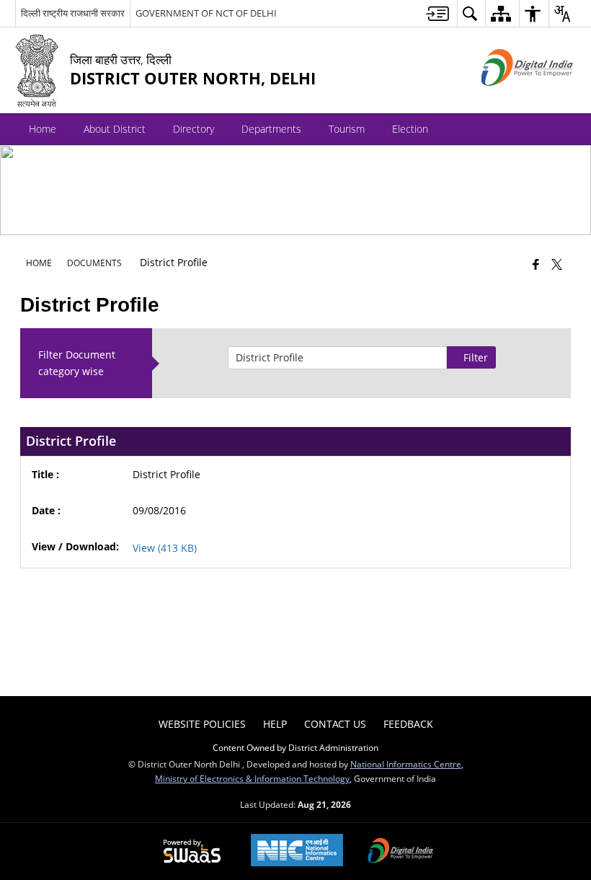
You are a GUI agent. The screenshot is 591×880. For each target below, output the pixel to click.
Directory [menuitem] (193, 129)
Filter (475, 357)
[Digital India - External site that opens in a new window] (509, 98)
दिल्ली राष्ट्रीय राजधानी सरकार (73, 12)
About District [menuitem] (115, 129)
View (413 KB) (166, 548)
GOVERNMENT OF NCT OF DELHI (206, 12)
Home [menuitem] (42, 129)
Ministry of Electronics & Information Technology (252, 778)
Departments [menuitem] (271, 129)
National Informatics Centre (405, 764)
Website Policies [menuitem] (202, 724)
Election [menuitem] (410, 129)
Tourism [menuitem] (347, 129)
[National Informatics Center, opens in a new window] (297, 851)
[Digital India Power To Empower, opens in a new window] (401, 852)
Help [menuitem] (275, 724)
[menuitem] (437, 13)
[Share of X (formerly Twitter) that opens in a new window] (557, 264)
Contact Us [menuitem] (335, 724)
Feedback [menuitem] (408, 724)
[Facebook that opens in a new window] (536, 264)
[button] (562, 129)
